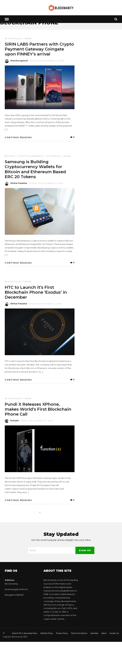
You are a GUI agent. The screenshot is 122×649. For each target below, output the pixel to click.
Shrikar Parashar (18, 183)
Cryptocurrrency (31, 156)
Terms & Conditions (79, 633)
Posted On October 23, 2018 (45, 304)
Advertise (94, 633)
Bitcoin (10, 156)
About (103, 633)
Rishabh (14, 420)
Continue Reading (18, 137)
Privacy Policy (62, 633)
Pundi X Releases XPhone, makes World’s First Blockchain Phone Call (38, 409)
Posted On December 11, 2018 (46, 183)
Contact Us (114, 633)
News (28, 38)
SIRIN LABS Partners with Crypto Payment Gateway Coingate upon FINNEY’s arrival (39, 49)
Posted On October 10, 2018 (36, 421)
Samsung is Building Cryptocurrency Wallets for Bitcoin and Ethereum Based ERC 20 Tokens (35, 169)
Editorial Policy (47, 633)
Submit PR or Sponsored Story (24, 633)
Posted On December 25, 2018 (46, 61)
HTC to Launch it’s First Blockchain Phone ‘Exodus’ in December (36, 292)
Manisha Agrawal (19, 60)
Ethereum (54, 156)
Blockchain (13, 38)
